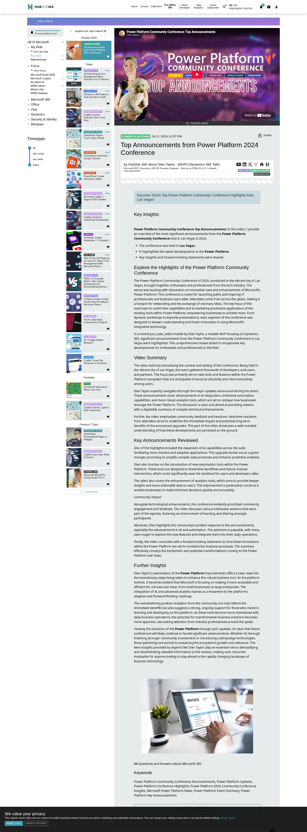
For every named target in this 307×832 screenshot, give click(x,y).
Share (267, 135)
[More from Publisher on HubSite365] (267, 164)
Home (134, 6)
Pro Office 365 (170, 6)
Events (144, 6)
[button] (242, 9)
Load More (91, 492)
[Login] (276, 6)
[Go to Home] (40, 7)
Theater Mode (199, 123)
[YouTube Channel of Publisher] (239, 165)
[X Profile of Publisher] (250, 165)
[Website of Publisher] (262, 165)
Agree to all (13, 823)
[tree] (45, 83)
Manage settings (36, 823)
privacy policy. (228, 817)
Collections (156, 6)
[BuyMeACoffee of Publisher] (256, 165)
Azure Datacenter (213, 6)
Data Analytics (199, 6)
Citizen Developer (184, 6)
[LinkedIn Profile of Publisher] (244, 165)
